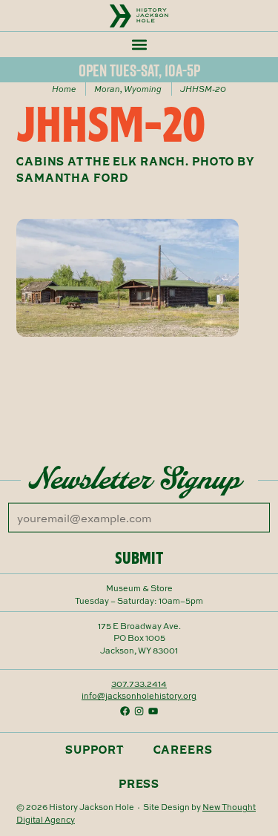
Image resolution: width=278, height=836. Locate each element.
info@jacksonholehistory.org (139, 695)
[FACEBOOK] (125, 711)
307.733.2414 (139, 683)
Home (64, 87)
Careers (183, 749)
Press (139, 783)
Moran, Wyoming (128, 87)
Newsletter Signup (135, 478)
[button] (139, 44)
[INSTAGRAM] (139, 711)
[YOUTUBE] (153, 711)
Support (94, 749)
